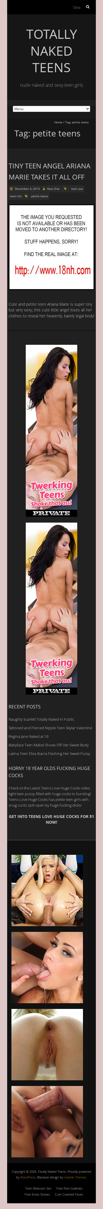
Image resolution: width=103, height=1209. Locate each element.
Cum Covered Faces (69, 1194)
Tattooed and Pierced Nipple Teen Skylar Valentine (50, 727)
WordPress (27, 1177)
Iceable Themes (75, 1177)
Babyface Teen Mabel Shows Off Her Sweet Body (49, 744)
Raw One (53, 189)
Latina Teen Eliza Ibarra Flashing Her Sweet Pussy (49, 753)
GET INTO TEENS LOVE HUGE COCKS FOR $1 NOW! (51, 819)
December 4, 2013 (27, 189)
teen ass (77, 189)
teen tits (16, 196)
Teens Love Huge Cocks (28, 799)
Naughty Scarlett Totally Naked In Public (41, 719)
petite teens (39, 196)
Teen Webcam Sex (38, 1188)
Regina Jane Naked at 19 (28, 736)
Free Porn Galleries (69, 1188)
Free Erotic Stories (37, 1194)
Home (58, 122)
